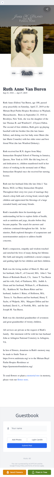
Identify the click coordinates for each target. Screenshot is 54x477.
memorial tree (33, 375)
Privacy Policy (20, 466)
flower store (22, 379)
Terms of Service (34, 466)
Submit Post (27, 445)
